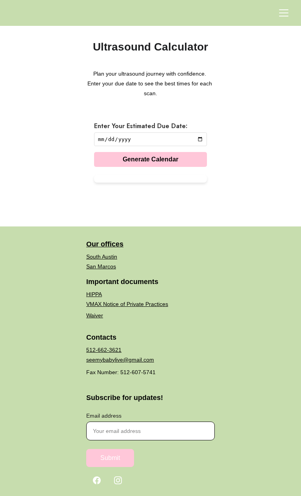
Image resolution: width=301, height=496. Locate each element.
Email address (103, 416)
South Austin (101, 256)
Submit (110, 457)
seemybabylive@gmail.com (120, 360)
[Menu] (283, 12)
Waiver (94, 315)
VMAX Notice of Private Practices (127, 304)
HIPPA (94, 294)
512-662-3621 (103, 350)
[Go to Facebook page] (97, 480)
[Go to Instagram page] (118, 480)
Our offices (104, 244)
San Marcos (101, 266)
